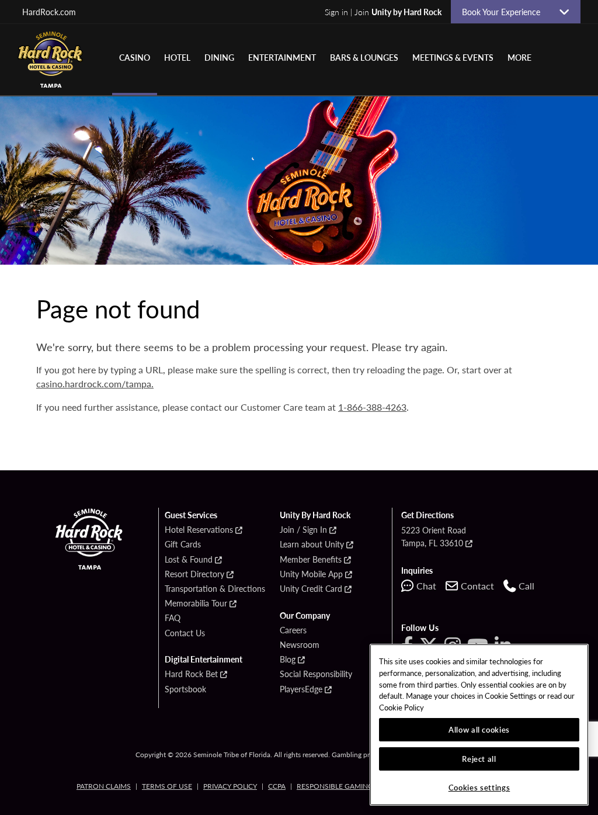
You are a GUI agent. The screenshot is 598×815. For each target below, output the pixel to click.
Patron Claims (104, 786)
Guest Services (191, 515)
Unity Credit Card (311, 589)
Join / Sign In (303, 530)
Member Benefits (311, 559)
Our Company (305, 616)
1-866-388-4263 (372, 407)
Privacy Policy (230, 786)
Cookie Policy (401, 707)
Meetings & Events (452, 57)
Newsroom (299, 645)
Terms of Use (167, 786)
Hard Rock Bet (191, 674)
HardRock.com (49, 12)
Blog (287, 659)
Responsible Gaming (335, 786)
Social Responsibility (316, 674)
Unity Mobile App (311, 574)
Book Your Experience (506, 12)
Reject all (479, 758)
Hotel (177, 57)
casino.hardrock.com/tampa (93, 383)
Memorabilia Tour (196, 603)
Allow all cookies (479, 729)
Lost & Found (189, 559)
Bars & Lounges (364, 57)
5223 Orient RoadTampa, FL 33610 (433, 536)
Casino (134, 57)
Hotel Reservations (199, 530)
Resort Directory (194, 574)
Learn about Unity (312, 544)
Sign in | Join (383, 12)
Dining (219, 57)
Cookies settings (479, 787)
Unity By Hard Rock (315, 515)
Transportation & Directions (215, 589)
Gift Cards (183, 544)
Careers (293, 630)
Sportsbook (185, 689)
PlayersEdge (301, 689)
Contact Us (185, 633)
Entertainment (282, 57)
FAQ (172, 618)
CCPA (277, 786)
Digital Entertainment (203, 659)
